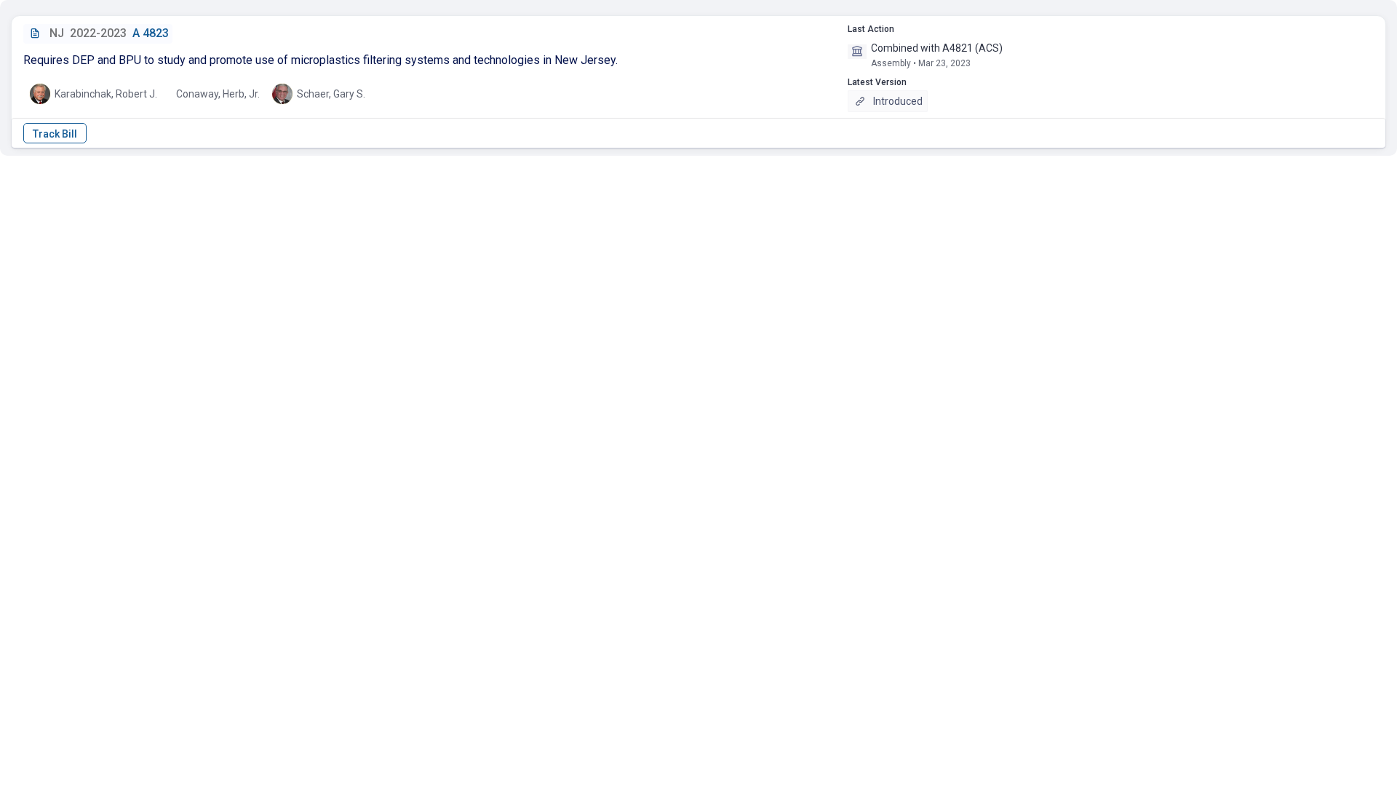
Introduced (898, 101)
